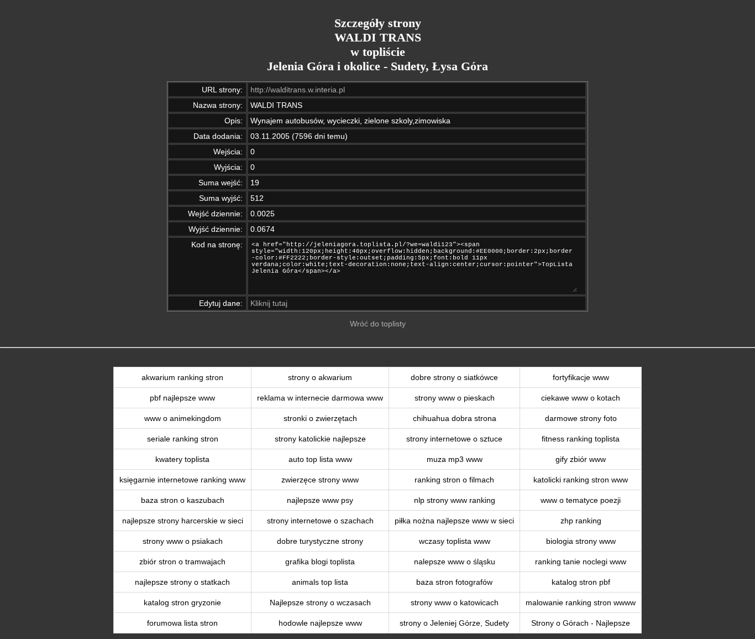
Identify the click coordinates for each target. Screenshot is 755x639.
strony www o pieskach (455, 397)
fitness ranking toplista (581, 438)
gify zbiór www (580, 459)
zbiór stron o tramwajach (182, 561)
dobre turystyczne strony (320, 541)
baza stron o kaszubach (182, 500)
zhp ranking (580, 520)
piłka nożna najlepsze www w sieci (454, 520)
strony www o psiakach (183, 541)
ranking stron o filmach (454, 479)
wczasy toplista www (454, 541)
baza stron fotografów (454, 582)
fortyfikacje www (581, 377)
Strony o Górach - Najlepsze (580, 623)
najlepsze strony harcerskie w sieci (182, 520)
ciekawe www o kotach (580, 397)
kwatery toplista (182, 459)
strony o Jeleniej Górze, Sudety (454, 623)
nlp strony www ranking (454, 500)
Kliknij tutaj (268, 303)
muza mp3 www (455, 459)
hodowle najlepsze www (320, 623)
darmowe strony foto (581, 418)
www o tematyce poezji (581, 500)
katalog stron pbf (581, 582)
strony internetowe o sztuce (454, 438)
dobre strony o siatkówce (454, 377)
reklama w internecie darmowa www (320, 397)
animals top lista (320, 582)
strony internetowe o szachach (320, 520)
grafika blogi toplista (320, 561)
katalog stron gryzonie (182, 602)
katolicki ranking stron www (580, 479)
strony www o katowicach (455, 602)
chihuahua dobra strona (454, 418)
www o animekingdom (182, 418)
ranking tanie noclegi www (580, 561)
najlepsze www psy (320, 500)
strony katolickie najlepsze (320, 438)
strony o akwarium (320, 377)
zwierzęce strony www (320, 479)
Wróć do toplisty (378, 323)
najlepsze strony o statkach (182, 582)
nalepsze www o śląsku (454, 561)
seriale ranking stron (182, 438)
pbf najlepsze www (182, 397)
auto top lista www (320, 459)
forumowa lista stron (182, 623)
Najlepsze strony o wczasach (320, 602)
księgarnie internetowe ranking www (182, 479)
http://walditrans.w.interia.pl (297, 89)
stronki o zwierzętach (320, 418)
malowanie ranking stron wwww (581, 602)
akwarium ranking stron (182, 377)
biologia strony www (581, 541)
